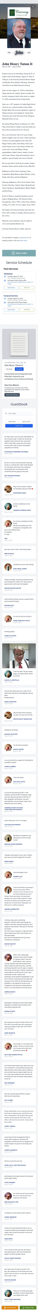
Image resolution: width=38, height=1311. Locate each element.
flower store (23, 240)
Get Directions (11, 287)
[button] (19, 655)
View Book (9, 369)
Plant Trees (27, 287)
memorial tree (24, 237)
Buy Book (19, 369)
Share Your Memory (12, 395)
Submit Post (19, 426)
